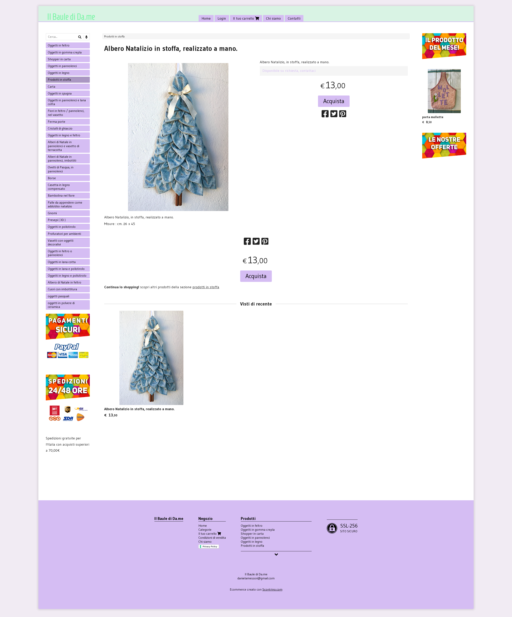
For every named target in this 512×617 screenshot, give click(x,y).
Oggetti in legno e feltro (64, 135)
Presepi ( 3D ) (57, 220)
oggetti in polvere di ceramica (61, 305)
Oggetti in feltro (58, 45)
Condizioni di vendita (212, 538)
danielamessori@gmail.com (256, 578)
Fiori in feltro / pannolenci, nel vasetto (66, 113)
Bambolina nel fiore (61, 195)
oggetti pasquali (58, 296)
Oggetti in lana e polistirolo (66, 269)
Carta (51, 86)
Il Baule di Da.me (71, 17)
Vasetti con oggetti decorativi (60, 242)
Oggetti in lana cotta (62, 262)
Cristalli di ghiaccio (60, 128)
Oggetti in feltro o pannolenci (60, 253)
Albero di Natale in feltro (64, 282)
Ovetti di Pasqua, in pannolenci (60, 169)
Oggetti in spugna (60, 93)
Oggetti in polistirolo (62, 227)
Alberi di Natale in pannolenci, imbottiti (62, 158)
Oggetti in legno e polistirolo (67, 275)
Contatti (294, 18)
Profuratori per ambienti (64, 234)
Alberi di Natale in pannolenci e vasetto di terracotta (63, 146)
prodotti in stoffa (205, 287)
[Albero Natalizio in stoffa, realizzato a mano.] (178, 137)
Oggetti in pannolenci (62, 66)
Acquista (333, 101)
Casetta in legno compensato (59, 187)
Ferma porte (56, 122)
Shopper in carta (59, 59)
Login (222, 18)
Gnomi (52, 213)
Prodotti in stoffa (114, 36)
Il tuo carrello (244, 18)
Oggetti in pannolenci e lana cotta (67, 102)
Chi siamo (273, 18)
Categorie (204, 530)
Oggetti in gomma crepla (65, 52)
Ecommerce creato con (256, 589)
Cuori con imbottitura (62, 289)
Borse (52, 178)
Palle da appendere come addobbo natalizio (65, 204)
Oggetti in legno (58, 73)
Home (206, 18)
